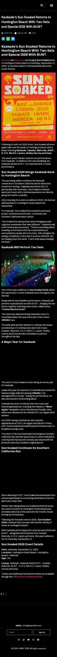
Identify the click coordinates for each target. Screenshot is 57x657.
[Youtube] (28, 639)
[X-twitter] (33, 639)
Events (34, 33)
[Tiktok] (23, 639)
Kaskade (5, 60)
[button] (51, 5)
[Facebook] (38, 639)
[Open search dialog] (42, 6)
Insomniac (20, 60)
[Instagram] (18, 639)
